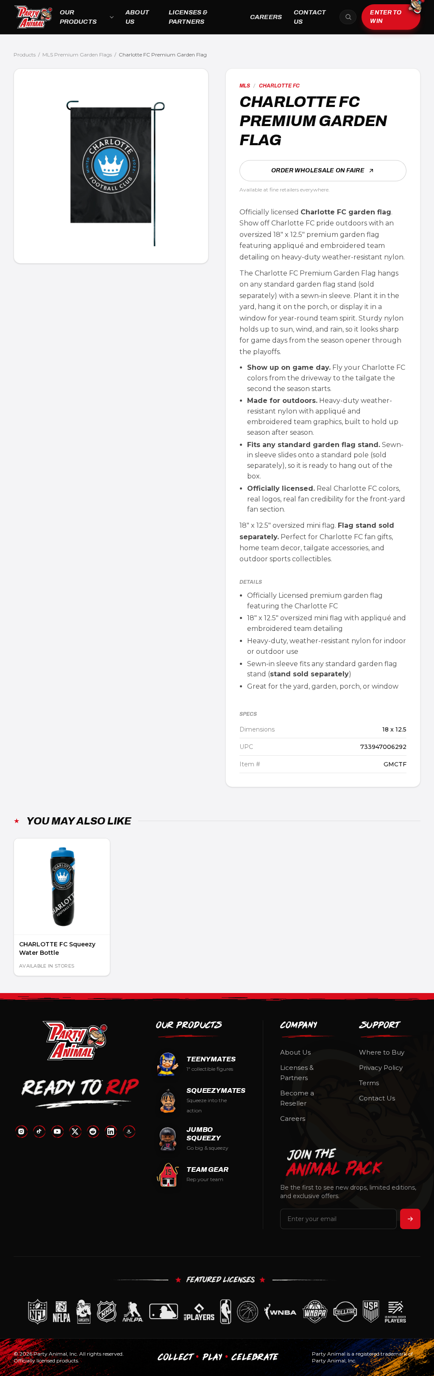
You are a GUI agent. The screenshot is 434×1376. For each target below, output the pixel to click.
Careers (266, 17)
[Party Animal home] (33, 17)
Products (25, 54)
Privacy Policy (381, 1068)
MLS (244, 86)
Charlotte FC (279, 86)
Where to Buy (381, 1052)
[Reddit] (92, 1131)
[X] (75, 1131)
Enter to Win (385, 16)
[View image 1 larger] (111, 166)
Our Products (78, 17)
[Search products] (347, 17)
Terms (369, 1083)
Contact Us (310, 17)
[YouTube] (57, 1131)
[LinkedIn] (110, 1131)
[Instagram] (21, 1131)
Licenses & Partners (188, 17)
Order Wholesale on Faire (317, 170)
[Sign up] (410, 1219)
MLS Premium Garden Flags (77, 54)
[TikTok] (39, 1131)
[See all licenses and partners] (217, 1312)
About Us (137, 17)
